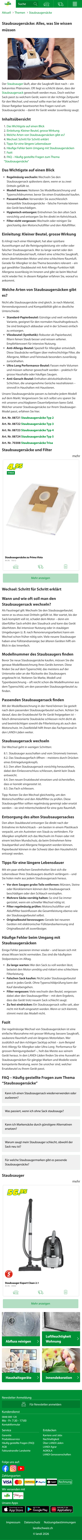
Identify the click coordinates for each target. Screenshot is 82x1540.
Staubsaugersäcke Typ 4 (37, 430)
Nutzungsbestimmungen (60, 1522)
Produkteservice (11, 1439)
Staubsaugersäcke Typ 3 (37, 424)
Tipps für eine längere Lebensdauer (28, 144)
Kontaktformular (11, 1424)
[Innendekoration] (61, 1360)
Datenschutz (32, 1522)
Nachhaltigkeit (51, 1439)
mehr (76, 455)
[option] (41, 59)
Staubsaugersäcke (40, 13)
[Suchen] (35, 4)
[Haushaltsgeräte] (21, 1360)
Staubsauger (15, 84)
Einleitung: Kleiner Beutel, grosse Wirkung (33, 131)
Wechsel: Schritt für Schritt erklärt (27, 139)
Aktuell (6, 13)
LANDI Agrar (50, 1446)
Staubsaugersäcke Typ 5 (37, 436)
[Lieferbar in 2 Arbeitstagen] (40, 566)
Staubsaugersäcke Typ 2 (37, 418)
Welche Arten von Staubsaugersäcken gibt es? (35, 135)
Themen (20, 13)
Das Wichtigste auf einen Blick (25, 126)
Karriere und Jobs (52, 1435)
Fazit (10, 152)
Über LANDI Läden (53, 1443)
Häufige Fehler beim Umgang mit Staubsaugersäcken (40, 148)
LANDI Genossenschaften (57, 1454)
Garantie (6, 1435)
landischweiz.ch (43, 1528)
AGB (4, 1446)
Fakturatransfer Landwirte (16, 1450)
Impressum (13, 1522)
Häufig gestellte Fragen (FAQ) (18, 1443)
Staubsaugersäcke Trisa (37, 443)
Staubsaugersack (12, 93)
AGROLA (47, 1450)
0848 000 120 (9, 1417)
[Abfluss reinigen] (21, 1324)
